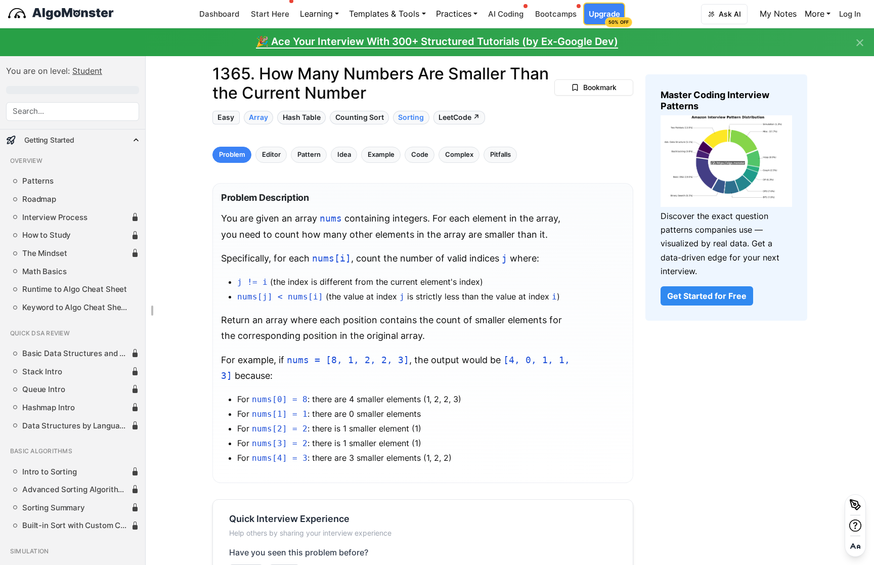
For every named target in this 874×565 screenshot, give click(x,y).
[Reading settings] (855, 546)
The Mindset (44, 253)
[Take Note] (855, 505)
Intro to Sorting (49, 471)
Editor (271, 154)
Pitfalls (500, 154)
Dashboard (219, 14)
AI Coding (505, 14)
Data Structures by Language (75, 425)
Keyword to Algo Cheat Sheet (75, 307)
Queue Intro (43, 389)
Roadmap (39, 199)
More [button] (814, 14)
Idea (344, 154)
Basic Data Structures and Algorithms (76, 353)
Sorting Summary (53, 507)
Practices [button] (453, 14)
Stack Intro (42, 371)
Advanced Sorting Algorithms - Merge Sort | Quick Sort (76, 489)
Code (419, 154)
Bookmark (600, 87)
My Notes (778, 14)
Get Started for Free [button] (707, 296)
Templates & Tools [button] (384, 14)
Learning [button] (316, 14)
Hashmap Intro (48, 407)
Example (381, 154)
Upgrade (607, 17)
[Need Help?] (855, 525)
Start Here (270, 14)
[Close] (860, 43)
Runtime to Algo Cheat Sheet (74, 289)
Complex (459, 154)
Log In (850, 14)
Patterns (38, 181)
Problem (232, 154)
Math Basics (44, 271)
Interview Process (55, 217)
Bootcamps (556, 14)
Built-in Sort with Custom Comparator (76, 525)
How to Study (46, 235)
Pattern (309, 154)
